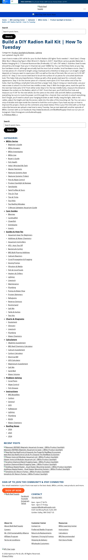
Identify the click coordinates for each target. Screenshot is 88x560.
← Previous (7, 114)
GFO (10, 405)
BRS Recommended (67, 536)
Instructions (63, 529)
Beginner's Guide (15, 144)
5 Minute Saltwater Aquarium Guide (22, 207)
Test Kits (11, 315)
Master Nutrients (15, 169)
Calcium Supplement (16, 350)
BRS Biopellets (14, 394)
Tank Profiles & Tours (16, 190)
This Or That (13, 193)
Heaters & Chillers (15, 273)
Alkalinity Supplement (17, 343)
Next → (15, 114)
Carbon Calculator (15, 353)
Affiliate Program (11, 536)
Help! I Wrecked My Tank (18, 165)
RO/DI (10, 419)
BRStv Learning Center (68, 526)
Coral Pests (12, 381)
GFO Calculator (14, 360)
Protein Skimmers (15, 294)
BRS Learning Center (17, 20)
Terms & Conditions (12, 540)
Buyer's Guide (13, 158)
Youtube (24, 498)
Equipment (12, 322)
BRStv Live (12, 155)
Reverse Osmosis (15, 301)
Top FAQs (12, 200)
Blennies (11, 214)
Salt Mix (11, 308)
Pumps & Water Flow (16, 291)
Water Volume (14, 374)
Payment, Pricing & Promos (42, 536)
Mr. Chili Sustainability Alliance (16, 533)
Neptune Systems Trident (18, 176)
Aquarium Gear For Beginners (20, 235)
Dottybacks (12, 225)
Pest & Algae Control (16, 179)
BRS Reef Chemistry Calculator (20, 346)
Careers (7, 529)
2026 (10, 429)
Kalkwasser (12, 409)
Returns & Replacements (41, 533)
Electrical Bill (13, 357)
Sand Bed (12, 371)
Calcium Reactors (15, 256)
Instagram (25, 501)
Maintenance (13, 284)
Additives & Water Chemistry (19, 238)
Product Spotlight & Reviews (61, 20)
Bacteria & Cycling (15, 249)
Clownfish (12, 221)
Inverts (11, 228)
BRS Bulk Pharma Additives (19, 252)
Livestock (12, 280)
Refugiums (12, 298)
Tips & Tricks (13, 197)
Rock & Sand (13, 305)
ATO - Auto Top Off (15, 245)
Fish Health (12, 162)
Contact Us (35, 526)
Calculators (63, 533)
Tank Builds (12, 186)
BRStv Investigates (15, 151)
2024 (10, 436)
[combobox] (44, 31)
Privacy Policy (7, 556)
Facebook (25, 496)
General (11, 401)
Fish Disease (13, 388)
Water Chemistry (15, 336)
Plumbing (12, 287)
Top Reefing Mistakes (16, 204)
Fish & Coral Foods (15, 270)
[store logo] (44, 7)
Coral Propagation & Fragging (20, 259)
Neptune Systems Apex (17, 172)
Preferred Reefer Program (42, 529)
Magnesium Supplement (18, 364)
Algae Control (13, 384)
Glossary (11, 325)
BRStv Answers (14, 148)
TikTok (23, 503)
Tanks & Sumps (14, 312)
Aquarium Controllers (17, 242)
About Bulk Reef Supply (13, 526)
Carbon (11, 398)
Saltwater (31, 20)
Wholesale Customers (40, 543)
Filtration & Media (15, 266)
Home (4, 20)
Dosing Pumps (14, 263)
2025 (10, 433)
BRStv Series (43, 20)
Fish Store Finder (65, 540)
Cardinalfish (13, 218)
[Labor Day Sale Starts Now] (44, 14)
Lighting (38, 53)
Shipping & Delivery (39, 540)
